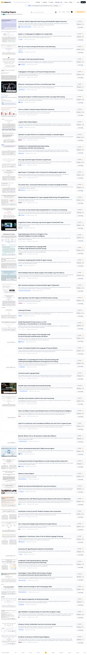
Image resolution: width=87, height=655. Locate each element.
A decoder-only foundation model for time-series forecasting (36, 398)
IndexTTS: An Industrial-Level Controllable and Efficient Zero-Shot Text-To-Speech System (44, 423)
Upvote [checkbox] (80, 21)
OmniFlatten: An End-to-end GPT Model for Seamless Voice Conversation (39, 511)
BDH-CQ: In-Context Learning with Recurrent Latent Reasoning (36, 46)
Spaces (51, 2)
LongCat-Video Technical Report (27, 122)
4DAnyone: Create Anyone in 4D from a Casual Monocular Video (36, 84)
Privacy (22, 652)
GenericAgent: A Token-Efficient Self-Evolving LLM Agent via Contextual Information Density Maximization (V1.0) (35, 574)
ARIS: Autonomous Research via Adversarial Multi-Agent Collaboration (38, 285)
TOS (16, 652)
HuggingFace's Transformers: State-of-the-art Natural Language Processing (40, 536)
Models (38, 2)
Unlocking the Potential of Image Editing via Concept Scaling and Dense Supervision (43, 461)
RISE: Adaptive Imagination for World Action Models (33, 599)
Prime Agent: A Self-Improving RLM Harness (31, 59)
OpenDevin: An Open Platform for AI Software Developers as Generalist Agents (41, 134)
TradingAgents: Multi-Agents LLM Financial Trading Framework (36, 72)
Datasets (45, 2)
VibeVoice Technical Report (26, 473)
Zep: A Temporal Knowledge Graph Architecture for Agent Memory (37, 524)
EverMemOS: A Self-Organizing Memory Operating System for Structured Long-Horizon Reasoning (33, 561)
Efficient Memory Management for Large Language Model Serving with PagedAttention (43, 197)
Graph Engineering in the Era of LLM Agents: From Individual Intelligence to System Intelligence (33, 235)
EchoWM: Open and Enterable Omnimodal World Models (34, 385)
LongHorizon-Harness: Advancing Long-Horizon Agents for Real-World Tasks (40, 222)
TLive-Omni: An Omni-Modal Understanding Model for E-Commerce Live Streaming (42, 210)
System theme (6, 652)
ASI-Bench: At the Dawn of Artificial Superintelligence (34, 637)
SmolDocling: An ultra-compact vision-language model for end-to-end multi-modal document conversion (34, 335)
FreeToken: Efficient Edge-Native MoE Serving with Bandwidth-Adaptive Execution (42, 21)
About (30, 652)
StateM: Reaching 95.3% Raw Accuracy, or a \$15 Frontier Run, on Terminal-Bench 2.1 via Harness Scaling (34, 323)
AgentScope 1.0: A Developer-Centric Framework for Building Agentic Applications (42, 172)
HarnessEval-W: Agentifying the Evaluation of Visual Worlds (35, 549)
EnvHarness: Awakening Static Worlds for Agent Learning (35, 260)
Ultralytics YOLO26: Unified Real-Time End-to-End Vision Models (37, 624)
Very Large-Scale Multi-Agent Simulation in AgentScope (34, 160)
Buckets (59, 2)
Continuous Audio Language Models (28, 373)
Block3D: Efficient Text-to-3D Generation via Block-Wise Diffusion (37, 436)
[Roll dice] (56, 12)
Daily (60, 11)
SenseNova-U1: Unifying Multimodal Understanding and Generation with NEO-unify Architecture (33, 147)
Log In (78, 2)
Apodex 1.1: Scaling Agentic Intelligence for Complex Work (35, 34)
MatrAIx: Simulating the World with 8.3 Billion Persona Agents (36, 448)
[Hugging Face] (46, 653)
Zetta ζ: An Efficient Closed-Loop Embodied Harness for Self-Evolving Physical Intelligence (44, 411)
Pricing (70, 2)
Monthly (68, 11)
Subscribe (56, 5)
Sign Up (83, 2)
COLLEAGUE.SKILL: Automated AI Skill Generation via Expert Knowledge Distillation (42, 185)
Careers (38, 652)
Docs (66, 2)
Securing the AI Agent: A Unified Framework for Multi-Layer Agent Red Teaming (41, 97)
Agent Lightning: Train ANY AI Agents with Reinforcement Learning (37, 298)
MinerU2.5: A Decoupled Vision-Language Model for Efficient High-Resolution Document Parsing (32, 247)
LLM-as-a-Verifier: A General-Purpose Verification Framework (36, 109)
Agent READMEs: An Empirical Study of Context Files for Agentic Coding (39, 612)
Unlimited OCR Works (24, 310)
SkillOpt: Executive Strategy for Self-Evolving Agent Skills (35, 586)
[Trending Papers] (71, 12)
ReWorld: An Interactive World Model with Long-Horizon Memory (37, 486)
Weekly (63, 11)
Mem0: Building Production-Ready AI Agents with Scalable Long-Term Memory (41, 273)
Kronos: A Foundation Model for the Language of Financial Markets (38, 348)
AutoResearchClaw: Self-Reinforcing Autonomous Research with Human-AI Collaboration (44, 499)
